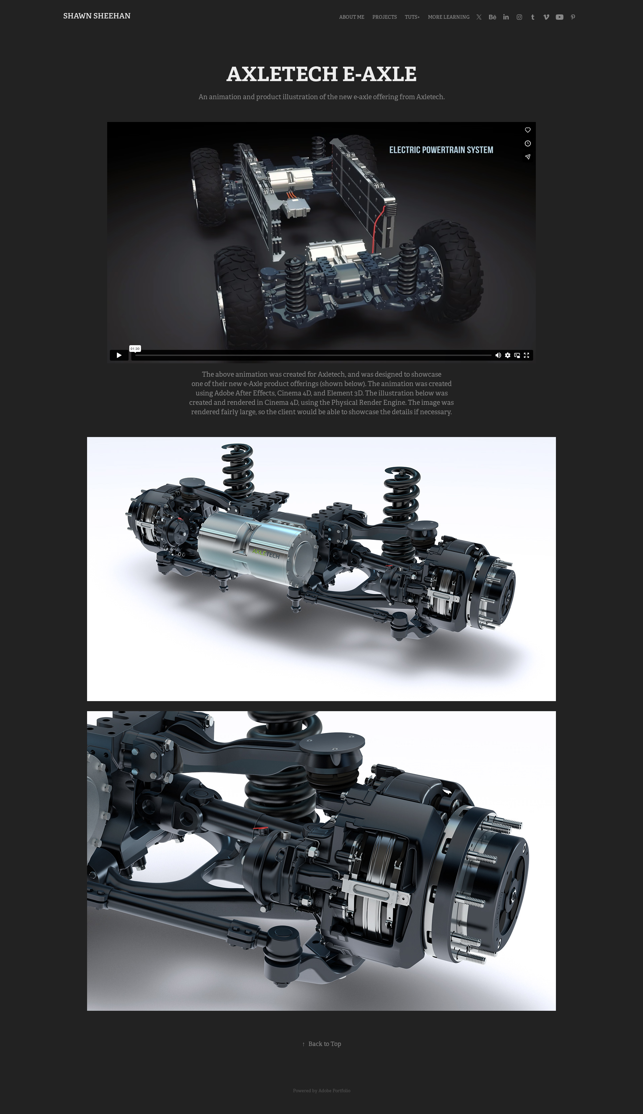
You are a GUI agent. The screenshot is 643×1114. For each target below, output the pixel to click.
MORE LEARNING (449, 17)
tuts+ (412, 17)
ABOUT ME (351, 17)
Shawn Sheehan (97, 15)
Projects (384, 17)
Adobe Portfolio (334, 1091)
